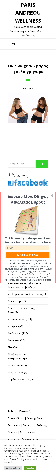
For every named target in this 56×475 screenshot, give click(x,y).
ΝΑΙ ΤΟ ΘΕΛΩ (27, 255)
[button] (28, 199)
